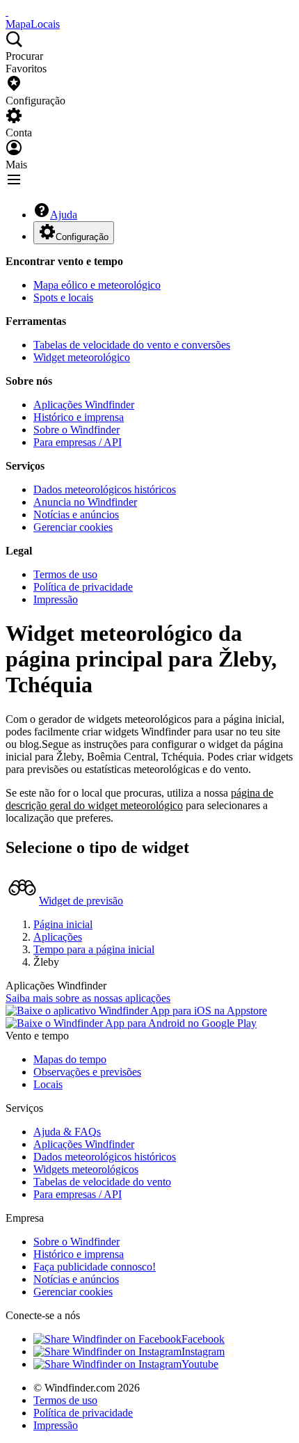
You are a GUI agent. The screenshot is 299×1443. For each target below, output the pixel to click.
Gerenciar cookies (73, 527)
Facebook (203, 1339)
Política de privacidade (83, 587)
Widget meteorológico (81, 357)
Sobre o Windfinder (76, 430)
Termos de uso (65, 574)
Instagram (203, 1351)
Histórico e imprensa (78, 417)
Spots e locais (63, 297)
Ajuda (63, 215)
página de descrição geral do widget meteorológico (139, 799)
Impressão (55, 599)
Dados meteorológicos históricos (104, 489)
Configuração (82, 237)
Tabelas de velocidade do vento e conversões (131, 345)
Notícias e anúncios (76, 514)
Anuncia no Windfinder (85, 502)
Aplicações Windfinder (83, 404)
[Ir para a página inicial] (7, 11)
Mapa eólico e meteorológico (97, 285)
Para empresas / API (77, 442)
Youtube (199, 1364)
